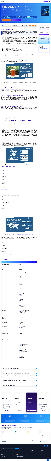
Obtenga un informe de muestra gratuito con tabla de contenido (24, 80)
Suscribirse (17, 448)
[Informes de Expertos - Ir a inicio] (2, 1)
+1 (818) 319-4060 (41, 47)
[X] (47, 446)
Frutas (3, 173)
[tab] (5, 25)
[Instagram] (45, 446)
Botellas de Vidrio (4, 189)
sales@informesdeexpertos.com (43, 48)
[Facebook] (44, 446)
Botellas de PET (4, 192)
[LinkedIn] (49, 446)
